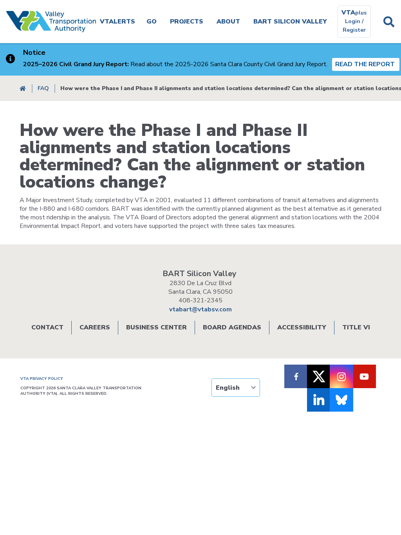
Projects (186, 21)
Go (151, 21)
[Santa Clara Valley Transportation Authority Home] (51, 21)
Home (23, 88)
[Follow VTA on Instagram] (341, 376)
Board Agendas (232, 327)
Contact (47, 327)
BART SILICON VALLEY (290, 21)
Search (389, 21)
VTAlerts (117, 21)
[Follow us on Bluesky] (341, 400)
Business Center (156, 327)
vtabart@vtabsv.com (200, 309)
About (228, 21)
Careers (94, 327)
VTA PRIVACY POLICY (41, 378)
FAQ (43, 88)
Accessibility (301, 327)
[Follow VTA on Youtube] (364, 376)
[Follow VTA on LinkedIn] (319, 400)
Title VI (356, 327)
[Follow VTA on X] (319, 376)
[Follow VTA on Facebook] (296, 376)
